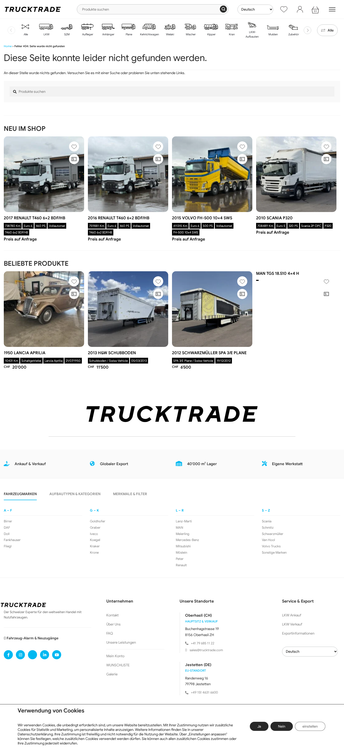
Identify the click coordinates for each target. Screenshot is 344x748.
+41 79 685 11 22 (202, 643)
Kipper (211, 34)
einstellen (310, 726)
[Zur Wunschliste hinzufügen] (74, 146)
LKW (46, 34)
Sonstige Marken (274, 553)
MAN (179, 528)
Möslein (181, 553)
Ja (259, 726)
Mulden (273, 34)
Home (8, 46)
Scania (266, 521)
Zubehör (293, 34)
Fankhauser (12, 540)
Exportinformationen (298, 633)
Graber (95, 528)
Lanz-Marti (184, 521)
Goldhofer (97, 521)
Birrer (8, 521)
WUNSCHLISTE (118, 665)
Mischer (190, 34)
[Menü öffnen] (332, 9)
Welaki (169, 34)
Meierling (182, 534)
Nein (281, 726)
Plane (128, 34)
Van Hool (268, 540)
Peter (180, 559)
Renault (181, 565)
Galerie (112, 674)
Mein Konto (115, 656)
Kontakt (112, 615)
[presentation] (11, 30)
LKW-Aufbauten (252, 34)
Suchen (223, 9)
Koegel (95, 540)
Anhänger (107, 34)
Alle (25, 34)
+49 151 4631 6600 (204, 692)
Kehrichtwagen (149, 34)
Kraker (95, 546)
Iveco (94, 534)
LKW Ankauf (291, 615)
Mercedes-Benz (187, 540)
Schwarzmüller (272, 534)
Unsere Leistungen (121, 642)
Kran (231, 34)
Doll (7, 534)
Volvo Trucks (271, 546)
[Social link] (8, 654)
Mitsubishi (183, 546)
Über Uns (113, 624)
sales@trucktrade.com (206, 650)
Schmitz (267, 528)
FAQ (109, 633)
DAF (7, 528)
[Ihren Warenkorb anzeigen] (316, 9)
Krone (94, 553)
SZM (66, 34)
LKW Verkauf (292, 624)
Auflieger (87, 34)
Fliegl (8, 546)
